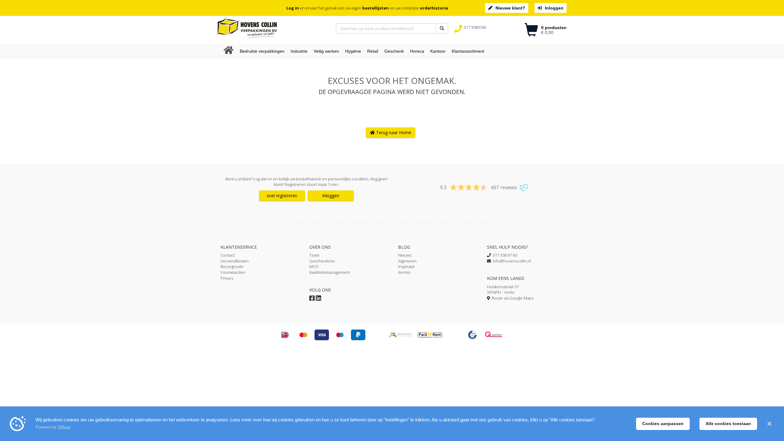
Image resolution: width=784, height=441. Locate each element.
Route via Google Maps (511, 298)
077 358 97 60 (504, 255)
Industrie (299, 51)
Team (314, 255)
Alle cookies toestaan (728, 423)
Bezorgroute (232, 266)
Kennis (404, 272)
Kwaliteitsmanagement (329, 272)
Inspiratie (406, 266)
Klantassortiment (468, 51)
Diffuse (64, 427)
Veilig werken (326, 51)
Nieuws (404, 255)
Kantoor (438, 51)
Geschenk (394, 51)
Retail (372, 51)
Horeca (417, 51)
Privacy (227, 278)
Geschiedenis (322, 261)
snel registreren (282, 195)
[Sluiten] (769, 424)
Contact (228, 255)
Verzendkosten (235, 261)
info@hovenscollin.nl (511, 261)
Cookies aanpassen (663, 423)
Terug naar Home (393, 132)
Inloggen (554, 8)
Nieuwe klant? (510, 8)
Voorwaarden (233, 272)
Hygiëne (353, 51)
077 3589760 (475, 27)
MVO (313, 266)
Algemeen (407, 261)
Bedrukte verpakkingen (262, 51)
